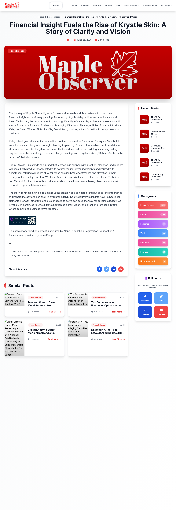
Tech (118, 5)
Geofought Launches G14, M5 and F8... (158, 148)
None (67, 231)
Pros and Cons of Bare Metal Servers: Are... (41, 304)
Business (85, 5)
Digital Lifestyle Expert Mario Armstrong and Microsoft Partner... (41, 332)
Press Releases (131, 5)
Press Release (53, 17)
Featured (97, 5)
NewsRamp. (31, 243)
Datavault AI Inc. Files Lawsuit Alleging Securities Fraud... (108, 332)
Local (74, 5)
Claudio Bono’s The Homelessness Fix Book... (158, 135)
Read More (53, 312)
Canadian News (149, 5)
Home (41, 17)
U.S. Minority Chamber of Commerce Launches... (157, 178)
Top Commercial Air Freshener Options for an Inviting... (106, 305)
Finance (108, 5)
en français (166, 5)
